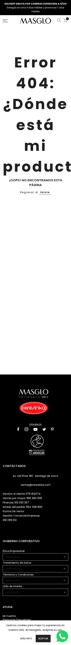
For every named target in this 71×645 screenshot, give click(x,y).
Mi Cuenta (9, 616)
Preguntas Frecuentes (17, 619)
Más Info (26, 638)
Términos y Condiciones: (18, 574)
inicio (45, 192)
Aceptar (43, 638)
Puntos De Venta (13, 511)
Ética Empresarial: (14, 551)
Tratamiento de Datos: (17, 563)
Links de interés (12, 586)
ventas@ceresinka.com (36, 485)
